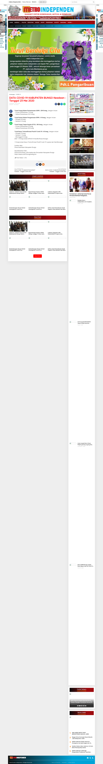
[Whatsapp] (64, 104)
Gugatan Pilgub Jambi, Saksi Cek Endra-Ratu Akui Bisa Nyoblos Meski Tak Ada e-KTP (81, 700)
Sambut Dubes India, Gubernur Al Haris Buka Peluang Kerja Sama (82, 746)
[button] (93, 2)
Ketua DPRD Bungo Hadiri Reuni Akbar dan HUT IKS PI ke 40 (86, 565)
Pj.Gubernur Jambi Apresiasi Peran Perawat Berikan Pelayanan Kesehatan (80, 194)
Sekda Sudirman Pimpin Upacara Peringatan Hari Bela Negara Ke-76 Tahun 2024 (81, 742)
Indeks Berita (71, 762)
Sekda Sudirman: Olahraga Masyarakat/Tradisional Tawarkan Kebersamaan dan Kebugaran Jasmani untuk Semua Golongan (82, 751)
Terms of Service (56, 762)
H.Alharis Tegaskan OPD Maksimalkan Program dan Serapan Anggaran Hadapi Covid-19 (55, 192)
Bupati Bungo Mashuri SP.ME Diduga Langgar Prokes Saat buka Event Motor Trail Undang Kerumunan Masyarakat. (37, 192)
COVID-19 (11, 104)
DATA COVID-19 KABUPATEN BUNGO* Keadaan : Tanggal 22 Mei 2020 (24, 170)
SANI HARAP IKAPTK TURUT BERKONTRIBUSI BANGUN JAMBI (80, 733)
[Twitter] (40, 164)
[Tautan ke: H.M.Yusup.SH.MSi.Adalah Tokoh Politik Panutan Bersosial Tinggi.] (73, 381)
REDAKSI (64, 762)
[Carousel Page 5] (85, 705)
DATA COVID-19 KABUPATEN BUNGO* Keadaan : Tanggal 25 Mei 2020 (55, 170)
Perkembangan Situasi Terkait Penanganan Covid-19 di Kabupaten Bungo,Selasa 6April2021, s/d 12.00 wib (36, 208)
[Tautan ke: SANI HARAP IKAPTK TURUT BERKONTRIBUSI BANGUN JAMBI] (82, 723)
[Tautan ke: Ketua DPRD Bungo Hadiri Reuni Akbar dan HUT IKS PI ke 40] (73, 624)
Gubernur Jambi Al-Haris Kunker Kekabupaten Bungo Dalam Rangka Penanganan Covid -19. (17, 192)
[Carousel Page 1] (78, 705)
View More (38, 256)
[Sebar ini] (56, 104)
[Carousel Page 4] (83, 705)
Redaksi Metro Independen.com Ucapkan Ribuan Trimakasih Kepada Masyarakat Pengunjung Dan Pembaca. (85, 201)
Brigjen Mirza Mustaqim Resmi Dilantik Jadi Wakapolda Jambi (82, 737)
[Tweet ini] (59, 104)
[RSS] (43, 164)
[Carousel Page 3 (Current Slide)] (81, 705)
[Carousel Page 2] (80, 705)
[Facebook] (37, 164)
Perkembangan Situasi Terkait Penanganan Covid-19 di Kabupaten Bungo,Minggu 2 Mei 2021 (17, 208)
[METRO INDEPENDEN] (51, 12)
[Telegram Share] (61, 104)
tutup (5, 5)
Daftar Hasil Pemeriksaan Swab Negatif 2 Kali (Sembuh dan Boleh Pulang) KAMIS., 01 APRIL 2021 (57, 208)
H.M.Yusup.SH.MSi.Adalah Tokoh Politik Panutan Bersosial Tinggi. (84, 322)
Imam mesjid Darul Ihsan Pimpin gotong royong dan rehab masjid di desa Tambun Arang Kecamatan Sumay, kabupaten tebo (86, 444)
